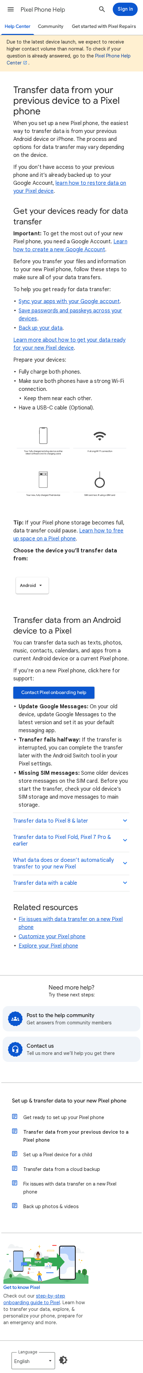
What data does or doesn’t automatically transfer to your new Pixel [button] (63, 863)
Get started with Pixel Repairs (104, 26)
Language (27, 1351)
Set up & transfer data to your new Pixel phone (69, 1100)
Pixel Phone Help (43, 9)
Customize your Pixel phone (52, 936)
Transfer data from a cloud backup (61, 1169)
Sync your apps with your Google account (69, 301)
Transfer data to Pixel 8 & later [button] (50, 821)
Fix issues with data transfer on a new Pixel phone (69, 1188)
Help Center (18, 26)
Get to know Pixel (21, 1287)
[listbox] (32, 585)
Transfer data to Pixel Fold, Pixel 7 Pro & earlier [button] (62, 840)
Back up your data (41, 328)
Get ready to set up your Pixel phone (63, 1117)
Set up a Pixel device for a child (57, 1155)
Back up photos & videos (50, 1206)
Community (51, 26)
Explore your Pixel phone (48, 946)
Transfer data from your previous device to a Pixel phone (75, 1136)
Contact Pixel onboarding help (53, 692)
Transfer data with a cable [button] (45, 883)
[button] (11, 9)
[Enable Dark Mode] (63, 1360)
